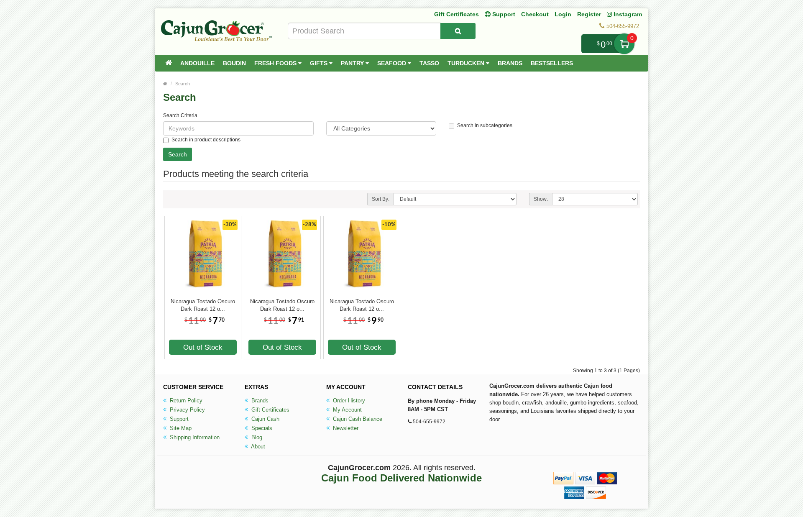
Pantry (353, 63)
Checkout (535, 14)
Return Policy (185, 400)
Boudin (234, 63)
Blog (256, 437)
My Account (346, 410)
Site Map (180, 428)
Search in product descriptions (205, 140)
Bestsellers (552, 63)
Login (563, 14)
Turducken (467, 63)
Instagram (627, 14)
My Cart (624, 43)
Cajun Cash (264, 419)
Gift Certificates (456, 14)
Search (182, 83)
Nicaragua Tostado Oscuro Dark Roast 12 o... (203, 305)
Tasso (429, 63)
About (257, 446)
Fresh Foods (276, 63)
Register (589, 14)
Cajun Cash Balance (356, 419)
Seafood (392, 63)
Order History (348, 400)
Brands (510, 63)
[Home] (168, 63)
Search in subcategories (484, 125)
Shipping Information (194, 437)
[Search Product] (458, 31)
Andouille (197, 63)
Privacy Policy (186, 410)
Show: (541, 199)
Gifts (319, 63)
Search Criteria (180, 115)
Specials (261, 428)
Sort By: (380, 199)
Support (178, 419)
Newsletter (344, 428)
